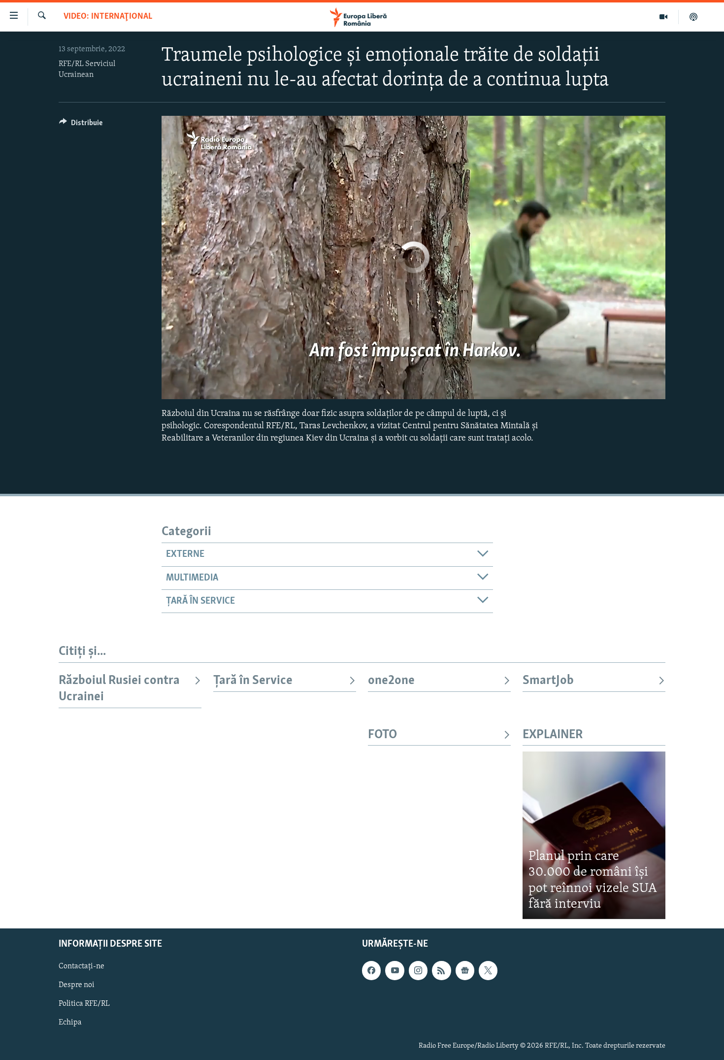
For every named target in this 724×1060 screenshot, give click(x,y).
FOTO (382, 735)
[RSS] (441, 970)
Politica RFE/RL (84, 1004)
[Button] (80, 125)
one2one (391, 680)
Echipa (70, 1022)
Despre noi (77, 985)
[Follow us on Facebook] (371, 970)
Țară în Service (253, 680)
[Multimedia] (664, 17)
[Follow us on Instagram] (418, 970)
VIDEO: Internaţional (108, 16)
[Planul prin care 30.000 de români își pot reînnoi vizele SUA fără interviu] (594, 835)
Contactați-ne (81, 966)
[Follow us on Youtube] (394, 970)
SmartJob (548, 680)
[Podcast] (693, 17)
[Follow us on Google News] (465, 970)
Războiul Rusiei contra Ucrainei (119, 688)
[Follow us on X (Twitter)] (488, 970)
